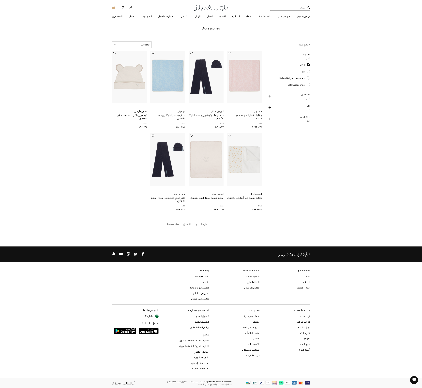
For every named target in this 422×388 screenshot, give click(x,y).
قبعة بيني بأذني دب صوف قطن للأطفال (132, 117)
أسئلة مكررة (304, 349)
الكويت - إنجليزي (201, 351)
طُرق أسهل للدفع (250, 327)
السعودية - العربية (200, 368)
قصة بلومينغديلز (251, 316)
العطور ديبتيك (252, 276)
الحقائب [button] (236, 16)
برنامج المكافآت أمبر (199, 327)
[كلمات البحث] (308, 8)
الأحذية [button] (222, 16)
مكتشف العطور (201, 321)
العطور (306, 282)
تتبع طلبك (305, 333)
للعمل (256, 338)
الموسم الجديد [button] (284, 16)
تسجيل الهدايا (202, 316)
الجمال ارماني (253, 282)
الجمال (307, 276)
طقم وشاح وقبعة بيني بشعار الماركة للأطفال (206, 117)
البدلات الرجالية (202, 276)
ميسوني (258, 111)
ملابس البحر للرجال (200, 299)
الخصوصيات (253, 344)
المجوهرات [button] (146, 16)
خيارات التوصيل (303, 321)
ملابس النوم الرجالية (199, 287)
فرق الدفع (305, 344)
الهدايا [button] (132, 16)
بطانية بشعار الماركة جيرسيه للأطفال (248, 117)
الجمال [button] (210, 16)
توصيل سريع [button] (303, 16)
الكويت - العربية (201, 357)
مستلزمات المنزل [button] (166, 16)
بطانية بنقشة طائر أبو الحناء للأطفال (244, 198)
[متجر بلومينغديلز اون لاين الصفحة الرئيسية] (211, 7)
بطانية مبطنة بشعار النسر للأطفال (207, 198)
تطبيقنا (256, 321)
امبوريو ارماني (217, 111)
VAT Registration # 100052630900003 (216, 382)
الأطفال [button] (184, 16)
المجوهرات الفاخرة (200, 293)
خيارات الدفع (304, 327)
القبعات (205, 282)
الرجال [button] (197, 16)
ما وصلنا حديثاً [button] (264, 16)
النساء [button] (249, 16)
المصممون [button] (117, 16)
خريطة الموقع (252, 355)
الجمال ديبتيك (303, 287)
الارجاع (307, 338)
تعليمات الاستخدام (250, 349)
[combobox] (132, 44)
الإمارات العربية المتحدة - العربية (194, 346)
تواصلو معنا (304, 316)
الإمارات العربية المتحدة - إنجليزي (194, 340)
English (149, 316)
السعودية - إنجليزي (200, 363)
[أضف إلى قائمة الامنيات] (229, 53)
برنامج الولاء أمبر (251, 333)
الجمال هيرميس (251, 287)
